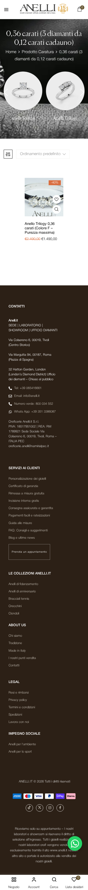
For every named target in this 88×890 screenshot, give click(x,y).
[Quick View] (56, 209)
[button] (79, 10)
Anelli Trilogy (65, 118)
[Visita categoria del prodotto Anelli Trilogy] (65, 91)
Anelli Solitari (23, 118)
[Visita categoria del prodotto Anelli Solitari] (23, 91)
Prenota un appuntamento (29, 552)
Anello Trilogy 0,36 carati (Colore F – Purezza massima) (40, 228)
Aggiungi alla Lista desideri (56, 199)
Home (11, 52)
